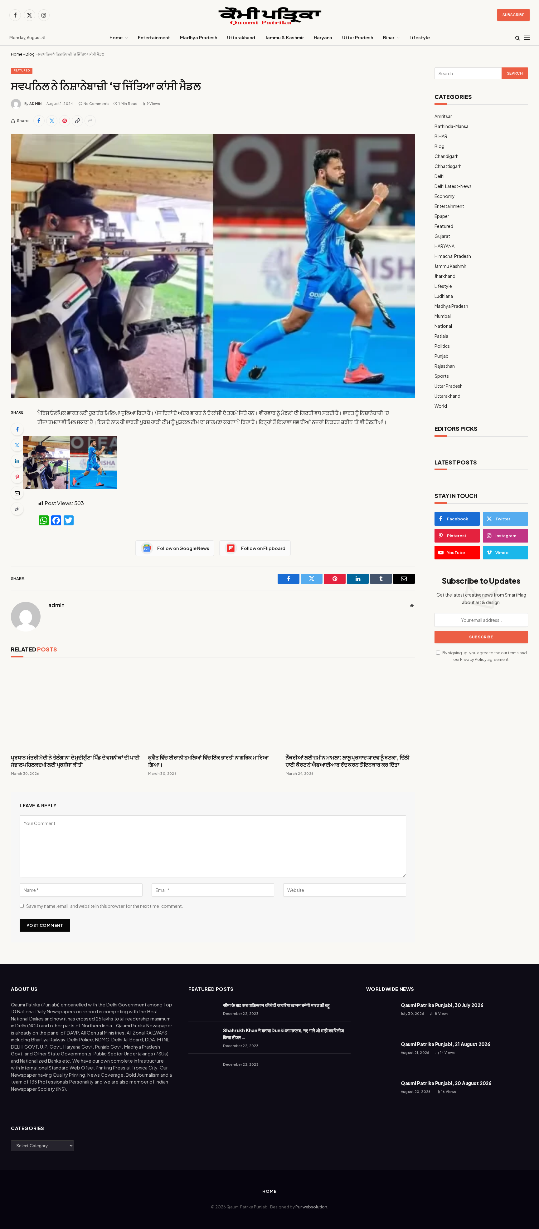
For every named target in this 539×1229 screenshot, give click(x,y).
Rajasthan (445, 366)
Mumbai (443, 316)
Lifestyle (420, 37)
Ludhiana (444, 296)
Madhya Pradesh (198, 37)
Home (116, 37)
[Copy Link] (77, 120)
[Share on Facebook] (39, 120)
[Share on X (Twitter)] (51, 120)
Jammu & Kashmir (284, 37)
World (441, 406)
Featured (21, 70)
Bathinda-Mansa (452, 126)
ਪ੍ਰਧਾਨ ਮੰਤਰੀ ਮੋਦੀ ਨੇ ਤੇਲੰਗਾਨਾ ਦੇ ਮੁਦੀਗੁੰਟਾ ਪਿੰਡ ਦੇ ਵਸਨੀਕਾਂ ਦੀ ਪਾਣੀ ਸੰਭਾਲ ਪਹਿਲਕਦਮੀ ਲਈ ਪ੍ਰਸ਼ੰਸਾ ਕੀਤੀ (75, 761)
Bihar (388, 37)
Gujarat (442, 236)
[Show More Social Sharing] (90, 120)
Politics (442, 346)
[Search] (517, 38)
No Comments (97, 103)
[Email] (17, 493)
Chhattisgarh (448, 166)
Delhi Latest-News (453, 186)
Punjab (442, 356)
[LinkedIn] (17, 461)
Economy (445, 196)
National (443, 326)
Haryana (323, 37)
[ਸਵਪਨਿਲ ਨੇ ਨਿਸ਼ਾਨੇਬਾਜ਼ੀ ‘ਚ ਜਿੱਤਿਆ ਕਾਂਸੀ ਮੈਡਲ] (213, 266)
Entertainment (154, 37)
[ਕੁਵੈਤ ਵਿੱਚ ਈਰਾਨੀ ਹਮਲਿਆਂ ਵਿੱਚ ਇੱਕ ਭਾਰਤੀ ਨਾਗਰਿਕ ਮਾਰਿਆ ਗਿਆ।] (212, 707)
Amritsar (443, 116)
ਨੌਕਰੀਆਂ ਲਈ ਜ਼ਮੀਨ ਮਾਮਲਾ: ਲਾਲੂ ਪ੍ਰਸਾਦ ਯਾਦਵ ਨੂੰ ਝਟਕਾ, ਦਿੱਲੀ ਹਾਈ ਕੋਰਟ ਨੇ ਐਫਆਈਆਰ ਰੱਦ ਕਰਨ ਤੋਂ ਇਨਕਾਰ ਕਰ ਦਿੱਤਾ (348, 761)
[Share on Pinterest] (64, 120)
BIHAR (441, 136)
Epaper (442, 216)
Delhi (439, 176)
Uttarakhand (241, 37)
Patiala (441, 336)
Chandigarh (447, 156)
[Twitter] (17, 445)
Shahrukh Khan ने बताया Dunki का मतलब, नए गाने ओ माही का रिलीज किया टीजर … (283, 1033)
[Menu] (527, 38)
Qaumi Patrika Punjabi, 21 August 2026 (445, 1044)
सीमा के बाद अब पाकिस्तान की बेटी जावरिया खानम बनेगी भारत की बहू (276, 1005)
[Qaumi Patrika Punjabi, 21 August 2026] (380, 1054)
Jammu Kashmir (450, 266)
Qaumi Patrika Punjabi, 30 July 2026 (442, 1005)
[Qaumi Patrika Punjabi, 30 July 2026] (380, 1015)
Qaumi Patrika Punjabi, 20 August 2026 (446, 1083)
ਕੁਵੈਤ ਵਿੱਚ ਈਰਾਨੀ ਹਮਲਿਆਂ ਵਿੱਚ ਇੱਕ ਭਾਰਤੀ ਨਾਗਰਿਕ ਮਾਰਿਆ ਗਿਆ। (208, 761)
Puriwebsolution (311, 1206)
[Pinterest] (17, 477)
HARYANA (444, 246)
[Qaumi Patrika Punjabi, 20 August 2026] (380, 1093)
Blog (30, 54)
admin (35, 103)
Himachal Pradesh (453, 256)
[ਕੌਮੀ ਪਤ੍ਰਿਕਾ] (269, 15)
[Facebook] (17, 429)
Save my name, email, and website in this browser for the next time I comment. (104, 906)
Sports (442, 376)
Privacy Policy (473, 659)
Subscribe (513, 14)
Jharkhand (445, 276)
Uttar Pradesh (357, 37)
